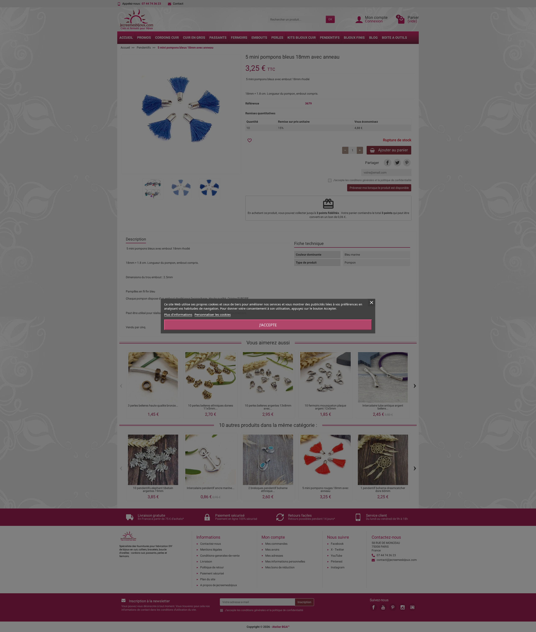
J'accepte (268, 324)
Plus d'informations (178, 314)
